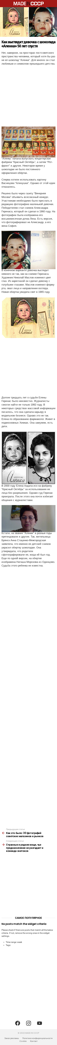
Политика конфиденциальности (37, 1038)
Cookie (23, 1041)
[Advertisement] (28, 96)
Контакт (34, 1041)
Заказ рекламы (11, 1038)
